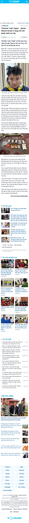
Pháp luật (21, 470)
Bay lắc (4, 245)
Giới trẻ (22, 477)
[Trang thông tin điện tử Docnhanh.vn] (14, 1)
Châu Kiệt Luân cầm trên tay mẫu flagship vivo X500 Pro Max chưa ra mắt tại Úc (15, 382)
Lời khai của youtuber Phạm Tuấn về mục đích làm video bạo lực (15, 386)
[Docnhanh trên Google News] (4, 37)
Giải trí (7, 480)
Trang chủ (7, 467)
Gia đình (21, 480)
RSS (11, 511)
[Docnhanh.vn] (14, 518)
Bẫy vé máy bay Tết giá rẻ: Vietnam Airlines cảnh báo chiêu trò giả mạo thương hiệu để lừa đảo (15, 351)
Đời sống (7, 483)
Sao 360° (21, 483)
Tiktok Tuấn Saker (18, 245)
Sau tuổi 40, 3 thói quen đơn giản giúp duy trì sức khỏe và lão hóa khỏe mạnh (15, 368)
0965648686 (7, 502)
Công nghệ (7, 487)
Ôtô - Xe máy (21, 487)
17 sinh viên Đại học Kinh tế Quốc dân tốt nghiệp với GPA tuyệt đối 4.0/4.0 (15, 373)
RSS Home (16, 511)
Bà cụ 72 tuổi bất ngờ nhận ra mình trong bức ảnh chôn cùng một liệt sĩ (15, 346)
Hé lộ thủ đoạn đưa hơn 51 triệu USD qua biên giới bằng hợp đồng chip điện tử (15, 357)
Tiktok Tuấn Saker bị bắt (7, 247)
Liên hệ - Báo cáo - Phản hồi (20, 509)
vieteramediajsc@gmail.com (21, 502)
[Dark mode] (27, 1)
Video (21, 467)
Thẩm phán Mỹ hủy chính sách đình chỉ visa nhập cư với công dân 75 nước (15, 342)
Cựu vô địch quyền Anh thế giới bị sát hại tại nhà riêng (15, 377)
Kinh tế (7, 477)
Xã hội (7, 470)
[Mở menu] (2, 1)
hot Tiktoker (10, 245)
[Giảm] (9, 37)
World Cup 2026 (7, 490)
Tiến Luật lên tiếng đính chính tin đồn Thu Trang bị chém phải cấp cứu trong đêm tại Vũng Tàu (15, 363)
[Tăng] (15, 37)
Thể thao (21, 473)
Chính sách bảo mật (7, 509)
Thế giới (7, 473)
